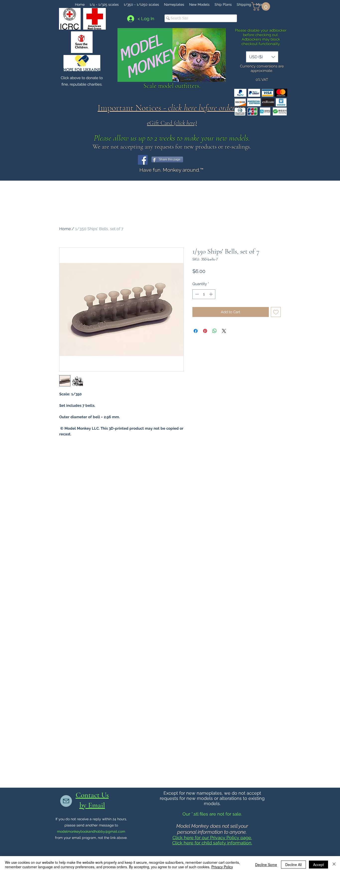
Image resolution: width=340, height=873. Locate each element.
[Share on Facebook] (196, 331)
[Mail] (66, 801)
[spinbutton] (204, 294)
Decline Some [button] (266, 864)
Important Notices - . (172, 108)
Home (65, 228)
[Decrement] (196, 294)
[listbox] (262, 56)
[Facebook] (143, 160)
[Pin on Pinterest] (205, 331)
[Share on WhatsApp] (215, 331)
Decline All (293, 864)
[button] (261, 6)
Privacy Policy (222, 866)
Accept (318, 864)
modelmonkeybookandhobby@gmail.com (91, 831)
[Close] (334, 864)
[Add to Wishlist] (276, 312)
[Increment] (211, 294)
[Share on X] (224, 331)
